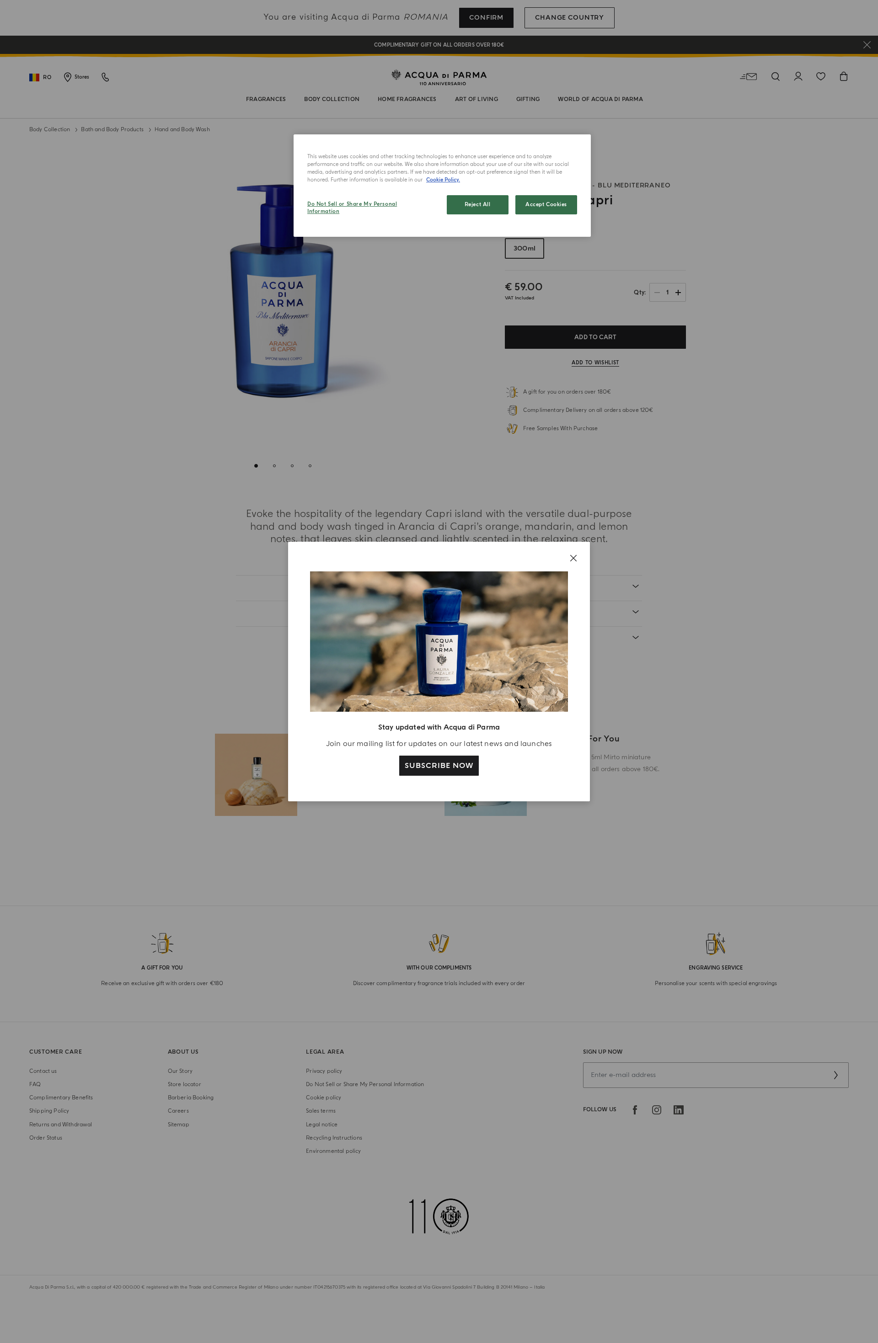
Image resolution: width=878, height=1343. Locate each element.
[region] (442, 185)
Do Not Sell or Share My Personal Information (352, 208)
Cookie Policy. (443, 179)
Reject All (478, 204)
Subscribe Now (439, 765)
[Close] (573, 558)
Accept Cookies (546, 204)
